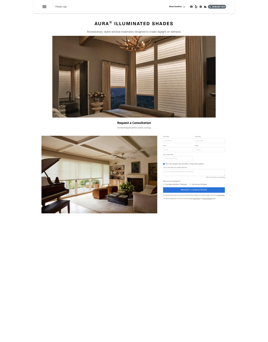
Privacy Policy (196, 198)
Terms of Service (207, 198)
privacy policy (221, 195)
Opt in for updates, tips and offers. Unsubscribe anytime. (185, 164)
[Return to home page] (85, 6)
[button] (44, 6)
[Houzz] (205, 7)
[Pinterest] (201, 7)
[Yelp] (196, 7)
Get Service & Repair (199, 184)
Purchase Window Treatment (176, 184)
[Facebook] (191, 7)
